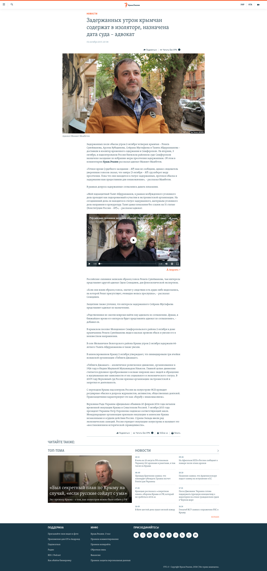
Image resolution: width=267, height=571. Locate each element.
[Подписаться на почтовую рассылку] (195, 535)
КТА (250, 5)
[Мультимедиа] (258, 5)
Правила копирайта (101, 545)
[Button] (150, 50)
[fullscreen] (177, 264)
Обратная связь (98, 550)
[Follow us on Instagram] (156, 535)
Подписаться (54, 545)
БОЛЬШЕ (215, 517)
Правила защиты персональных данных (110, 560)
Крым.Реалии (102, 222)
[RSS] (182, 535)
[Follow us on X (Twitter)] (142, 535)
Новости (92, 14)
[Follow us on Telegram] (169, 535)
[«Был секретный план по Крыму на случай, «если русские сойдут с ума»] (90, 479)
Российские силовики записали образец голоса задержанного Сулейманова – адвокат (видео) (143, 218)
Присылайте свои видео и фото (63, 534)
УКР (242, 5)
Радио (51, 550)
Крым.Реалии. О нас (101, 534)
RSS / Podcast (54, 555)
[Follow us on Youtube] (149, 535)
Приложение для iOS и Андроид (64, 539)
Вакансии (96, 555)
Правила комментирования (104, 539)
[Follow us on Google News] (162, 535)
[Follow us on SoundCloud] (175, 535)
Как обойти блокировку (59, 560)
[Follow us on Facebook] (136, 535)
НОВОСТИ (143, 451)
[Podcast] (188, 535)
